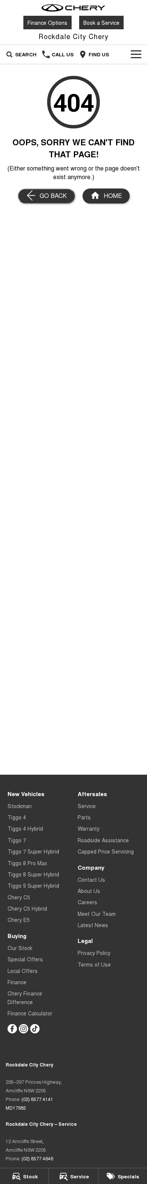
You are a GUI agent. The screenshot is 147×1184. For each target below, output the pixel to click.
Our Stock (20, 948)
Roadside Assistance (103, 840)
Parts (84, 817)
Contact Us (91, 879)
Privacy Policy (94, 952)
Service (87, 806)
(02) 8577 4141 (37, 1099)
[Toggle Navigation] (136, 54)
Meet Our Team (97, 913)
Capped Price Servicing (106, 851)
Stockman (20, 806)
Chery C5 (19, 897)
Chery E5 (19, 919)
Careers (87, 902)
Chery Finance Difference (25, 997)
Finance (17, 982)
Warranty (89, 828)
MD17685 (16, 1107)
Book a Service (101, 22)
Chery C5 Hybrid (27, 908)
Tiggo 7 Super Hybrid (33, 851)
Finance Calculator (30, 1013)
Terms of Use (94, 964)
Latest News (93, 925)
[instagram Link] (23, 1028)
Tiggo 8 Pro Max (27, 863)
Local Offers (23, 970)
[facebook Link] (12, 1028)
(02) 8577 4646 (37, 1158)
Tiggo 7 (17, 840)
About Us (89, 890)
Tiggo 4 (17, 817)
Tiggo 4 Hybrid (25, 828)
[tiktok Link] (35, 1028)
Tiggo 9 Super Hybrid (33, 885)
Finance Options (47, 22)
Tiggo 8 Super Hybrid (33, 874)
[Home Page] (73, 8)
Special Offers (25, 959)
